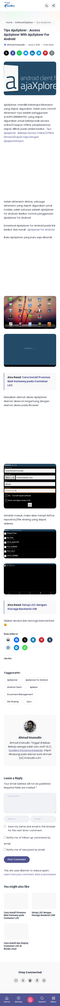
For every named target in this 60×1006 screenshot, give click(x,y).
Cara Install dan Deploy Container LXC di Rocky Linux (16, 946)
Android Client (14, 687)
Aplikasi (34, 687)
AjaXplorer (12, 680)
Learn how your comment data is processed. (30, 874)
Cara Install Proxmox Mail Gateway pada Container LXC (29, 381)
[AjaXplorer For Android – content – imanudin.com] (30, 593)
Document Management (20, 694)
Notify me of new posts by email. (26, 849)
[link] (6, 53)
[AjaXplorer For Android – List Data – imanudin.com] (30, 557)
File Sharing (13, 701)
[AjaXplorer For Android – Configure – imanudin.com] (30, 507)
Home (7, 1001)
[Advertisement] (29, 171)
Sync (29, 701)
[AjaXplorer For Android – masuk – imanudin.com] (30, 366)
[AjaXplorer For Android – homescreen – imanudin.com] (30, 328)
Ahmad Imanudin (30, 737)
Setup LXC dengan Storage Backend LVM (43, 914)
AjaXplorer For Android (41, 229)
